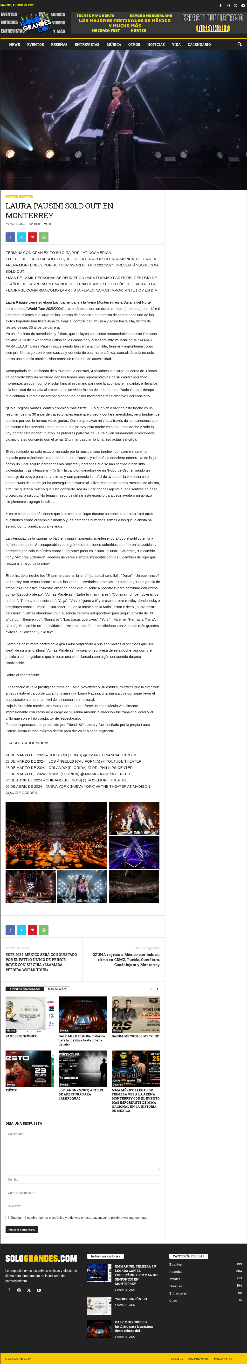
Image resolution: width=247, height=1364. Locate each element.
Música (114, 44)
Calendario (199, 44)
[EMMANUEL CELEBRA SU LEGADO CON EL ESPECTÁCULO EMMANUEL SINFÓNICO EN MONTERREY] (99, 1273)
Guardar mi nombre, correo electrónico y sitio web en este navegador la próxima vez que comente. (79, 1217)
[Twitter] (236, 5)
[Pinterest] (32, 237)
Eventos (35, 44)
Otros (134, 44)
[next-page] (157, 989)
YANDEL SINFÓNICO (21, 1036)
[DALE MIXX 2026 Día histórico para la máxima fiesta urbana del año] (83, 1014)
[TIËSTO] (30, 1069)
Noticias (156, 44)
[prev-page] (151, 989)
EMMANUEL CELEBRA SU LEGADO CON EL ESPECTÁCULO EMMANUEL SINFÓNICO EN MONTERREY (137, 1275)
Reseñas (59, 44)
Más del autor (57, 989)
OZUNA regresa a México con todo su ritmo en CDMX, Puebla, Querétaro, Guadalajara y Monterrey (126, 959)
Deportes (118, 1084)
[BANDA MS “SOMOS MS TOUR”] (136, 1014)
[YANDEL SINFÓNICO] (30, 1014)
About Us (177, 1358)
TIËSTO (11, 1090)
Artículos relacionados (25, 989)
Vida (176, 44)
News (14, 44)
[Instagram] (228, 5)
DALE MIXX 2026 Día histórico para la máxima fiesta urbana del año (82, 1040)
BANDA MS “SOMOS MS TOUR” (135, 1036)
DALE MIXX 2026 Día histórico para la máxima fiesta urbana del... (134, 1326)
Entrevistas (87, 44)
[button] (239, 44)
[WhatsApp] (43, 237)
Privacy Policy (223, 1358)
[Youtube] (243, 5)
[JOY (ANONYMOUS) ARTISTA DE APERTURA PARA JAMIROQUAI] (83, 1069)
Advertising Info (198, 1358)
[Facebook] (221, 5)
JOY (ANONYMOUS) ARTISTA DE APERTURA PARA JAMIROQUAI (81, 1094)
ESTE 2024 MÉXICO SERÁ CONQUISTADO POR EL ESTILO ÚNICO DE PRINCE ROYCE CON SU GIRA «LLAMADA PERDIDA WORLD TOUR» (41, 962)
